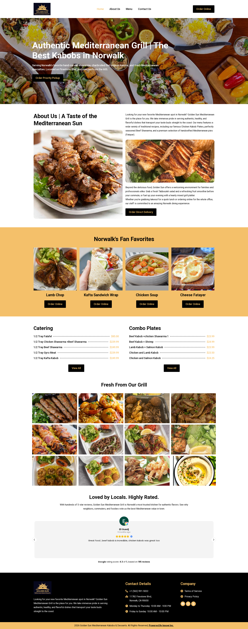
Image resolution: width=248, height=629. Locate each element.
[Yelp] (193, 603)
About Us (115, 8)
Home (100, 8)
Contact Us (144, 8)
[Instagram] (188, 603)
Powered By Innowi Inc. (161, 625)
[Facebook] (183, 603)
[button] (213, 540)
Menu (129, 8)
